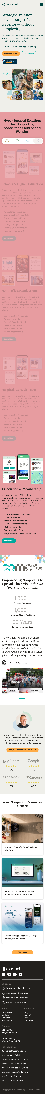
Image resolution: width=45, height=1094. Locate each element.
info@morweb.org (9, 1033)
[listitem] (22, 988)
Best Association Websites (13, 1080)
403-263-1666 (8, 1030)
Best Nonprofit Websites (12, 1055)
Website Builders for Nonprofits (15, 1059)
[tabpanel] (22, 665)
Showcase (6, 1017)
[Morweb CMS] (11, 4)
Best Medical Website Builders (15, 1068)
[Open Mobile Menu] (41, 4)
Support (27, 1015)
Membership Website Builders (15, 1072)
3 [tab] (23, 698)
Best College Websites (11, 1076)
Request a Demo (10, 54)
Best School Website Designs (14, 1051)
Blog (26, 1012)
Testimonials (7, 1020)
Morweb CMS (7, 1012)
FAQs (26, 1017)
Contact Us (28, 1020)
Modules (5, 1015)
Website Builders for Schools (14, 1063)
